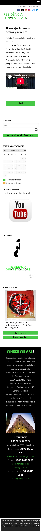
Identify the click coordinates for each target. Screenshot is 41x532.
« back (20, 103)
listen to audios (20, 337)
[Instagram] (29, 10)
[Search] (36, 129)
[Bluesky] (33, 10)
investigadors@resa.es (20, 478)
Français (29, 6)
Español (23, 6)
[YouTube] (26, 10)
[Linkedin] (37, 10)
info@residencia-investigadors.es (20, 456)
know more (20, 333)
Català (17, 6)
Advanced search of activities (20, 135)
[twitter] (22, 10)
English (35, 6)
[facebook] (18, 10)
